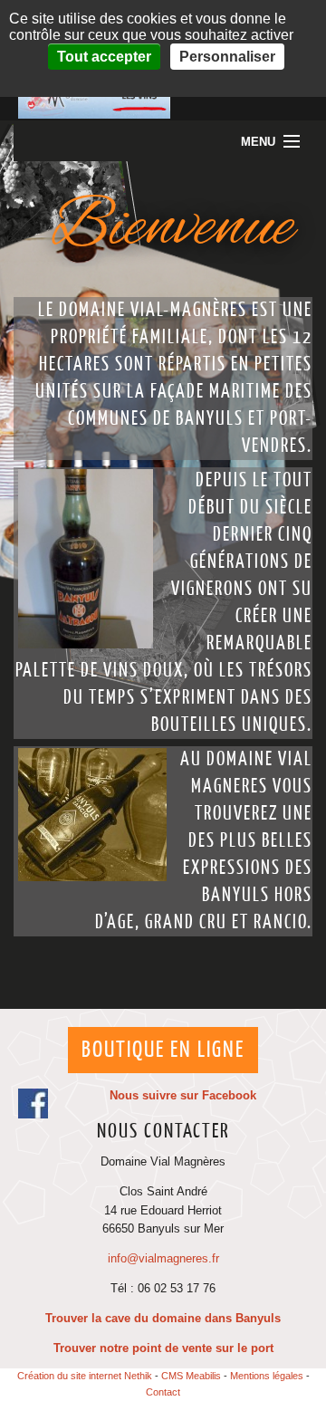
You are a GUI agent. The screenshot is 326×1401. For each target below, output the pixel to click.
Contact (163, 1392)
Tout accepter (104, 56)
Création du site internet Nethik (84, 1375)
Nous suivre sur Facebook (183, 1095)
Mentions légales (266, 1375)
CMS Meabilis (191, 1375)
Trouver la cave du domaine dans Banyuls (163, 1318)
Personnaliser (227, 56)
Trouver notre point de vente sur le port (163, 1348)
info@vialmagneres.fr (163, 1258)
